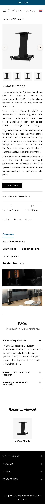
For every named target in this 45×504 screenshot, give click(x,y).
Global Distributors (26, 356)
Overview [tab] (8, 234)
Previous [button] (5, 47)
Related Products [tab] (13, 263)
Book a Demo (12, 185)
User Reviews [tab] (10, 256)
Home (5, 19)
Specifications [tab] (31, 248)
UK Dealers (12, 364)
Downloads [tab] (9, 248)
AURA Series (12, 196)
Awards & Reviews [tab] (13, 241)
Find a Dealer (23, 3)
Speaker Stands (24, 196)
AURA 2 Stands (22, 441)
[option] (22, 46)
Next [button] (40, 47)
